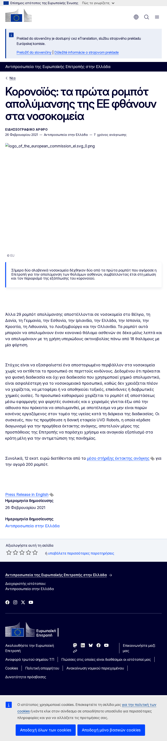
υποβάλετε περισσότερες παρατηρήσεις (81, 553)
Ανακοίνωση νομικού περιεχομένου (95, 668)
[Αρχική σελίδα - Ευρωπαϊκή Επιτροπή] (18, 15)
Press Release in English (26, 494)
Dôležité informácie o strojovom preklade (86, 52)
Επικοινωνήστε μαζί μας (139, 648)
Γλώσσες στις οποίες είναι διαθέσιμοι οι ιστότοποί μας (106, 659)
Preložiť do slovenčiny (34, 52)
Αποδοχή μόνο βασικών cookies (111, 730)
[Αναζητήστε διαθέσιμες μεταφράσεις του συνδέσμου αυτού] (152, 458)
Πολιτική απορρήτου (42, 668)
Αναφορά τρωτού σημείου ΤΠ (29, 659)
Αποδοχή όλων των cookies (45, 730)
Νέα (13, 78)
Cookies (11, 668)
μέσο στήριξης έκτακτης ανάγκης (118, 458)
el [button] (136, 17)
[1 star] (9, 552)
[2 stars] (12, 552)
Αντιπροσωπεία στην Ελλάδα (32, 526)
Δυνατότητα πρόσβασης (25, 677)
